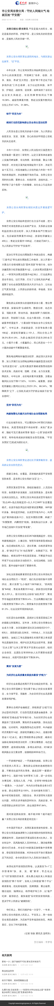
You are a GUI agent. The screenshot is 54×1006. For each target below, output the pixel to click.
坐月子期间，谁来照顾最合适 (15, 980)
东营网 (21, 3)
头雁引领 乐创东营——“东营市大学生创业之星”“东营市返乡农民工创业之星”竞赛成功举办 (26, 991)
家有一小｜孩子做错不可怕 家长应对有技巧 (21, 961)
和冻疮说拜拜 (8, 970)
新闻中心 (34, 3)
